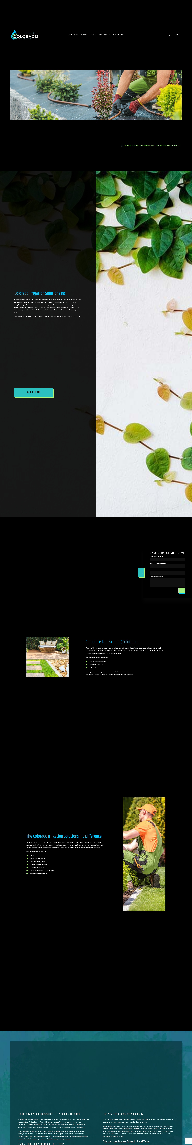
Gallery (94, 35)
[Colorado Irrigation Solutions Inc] (24, 34)
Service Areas (118, 35)
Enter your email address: (158, 570)
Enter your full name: (156, 556)
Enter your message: (156, 576)
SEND (182, 590)
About (76, 35)
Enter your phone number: (158, 563)
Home (70, 35)
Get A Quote (33, 392)
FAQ (101, 35)
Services (84, 35)
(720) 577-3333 (174, 35)
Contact (107, 35)
